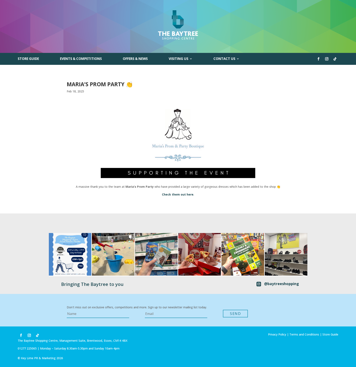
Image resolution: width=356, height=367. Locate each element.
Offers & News (135, 59)
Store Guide (28, 59)
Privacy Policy (277, 334)
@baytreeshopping (281, 283)
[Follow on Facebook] (318, 59)
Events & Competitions (81, 59)
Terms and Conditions (304, 334)
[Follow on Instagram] (326, 59)
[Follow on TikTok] (335, 59)
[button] (70, 254)
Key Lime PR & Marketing (38, 358)
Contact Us (224, 59)
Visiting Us (178, 59)
